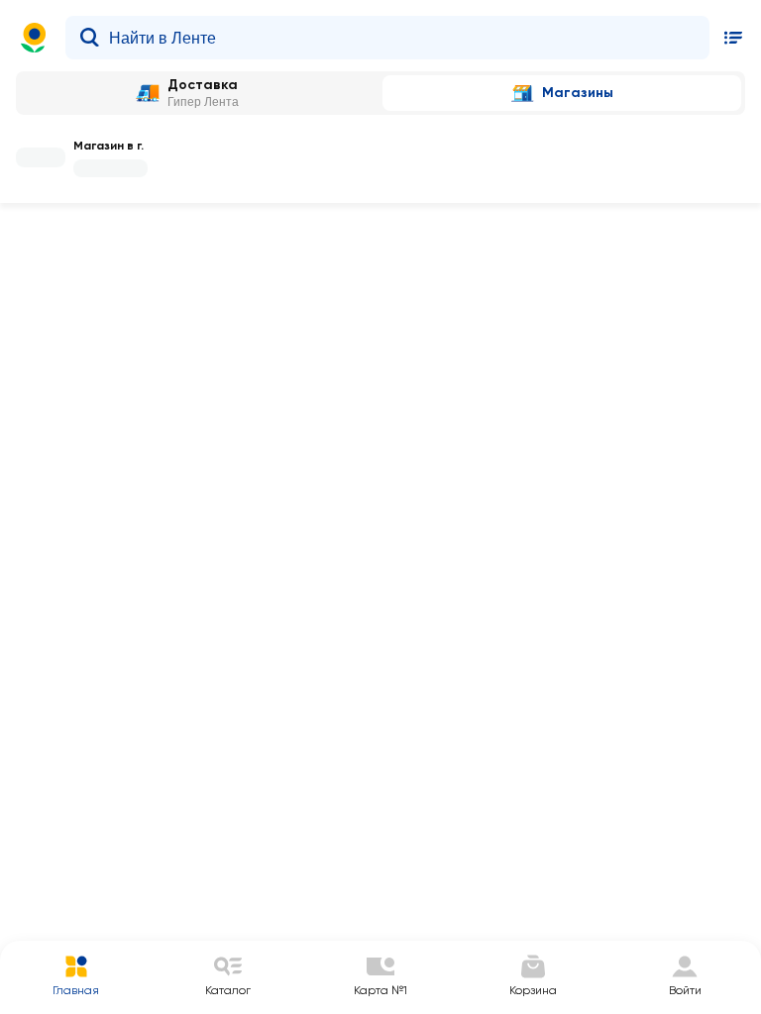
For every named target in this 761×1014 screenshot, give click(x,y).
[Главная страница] (34, 37)
